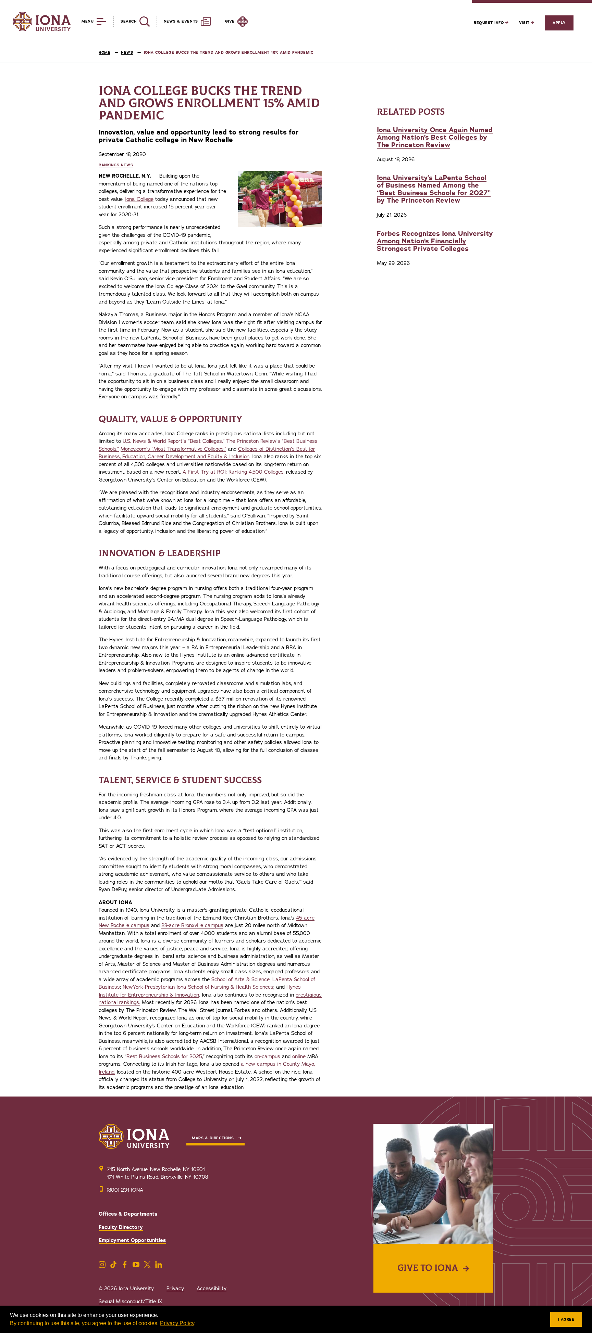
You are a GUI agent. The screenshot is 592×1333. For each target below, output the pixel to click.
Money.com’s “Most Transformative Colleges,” (173, 449)
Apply (559, 22)
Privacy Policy (177, 1323)
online (299, 1056)
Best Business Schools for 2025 (164, 1056)
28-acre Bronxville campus (192, 925)
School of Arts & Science (240, 979)
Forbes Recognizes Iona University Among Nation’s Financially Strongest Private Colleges (435, 241)
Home (104, 52)
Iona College (139, 199)
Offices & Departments (128, 1213)
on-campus (267, 1056)
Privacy (175, 1288)
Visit (525, 22)
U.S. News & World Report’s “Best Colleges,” (173, 441)
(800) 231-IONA (125, 1190)
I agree (566, 1319)
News (127, 52)
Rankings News (116, 165)
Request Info (489, 22)
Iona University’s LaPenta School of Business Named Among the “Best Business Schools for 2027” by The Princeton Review (434, 189)
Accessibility (211, 1288)
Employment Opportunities (132, 1240)
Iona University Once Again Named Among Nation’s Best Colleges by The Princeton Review (435, 137)
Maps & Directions (213, 1138)
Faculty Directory (121, 1227)
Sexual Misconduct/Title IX (130, 1301)
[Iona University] (41, 22)
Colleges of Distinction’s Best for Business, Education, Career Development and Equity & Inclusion (207, 453)
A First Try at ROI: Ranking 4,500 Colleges (233, 472)
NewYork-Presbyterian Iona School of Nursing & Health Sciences (198, 987)
